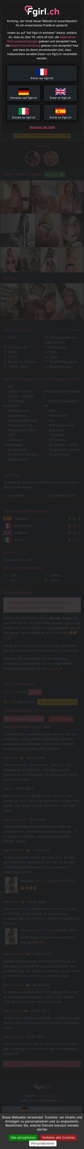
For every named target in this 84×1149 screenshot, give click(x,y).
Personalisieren (42, 1143)
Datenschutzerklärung (25, 45)
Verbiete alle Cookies (58, 1137)
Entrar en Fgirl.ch (60, 117)
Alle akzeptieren (23, 1137)
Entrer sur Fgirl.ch (42, 78)
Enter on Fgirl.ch (60, 97)
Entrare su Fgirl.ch (23, 117)
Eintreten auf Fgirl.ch (23, 97)
